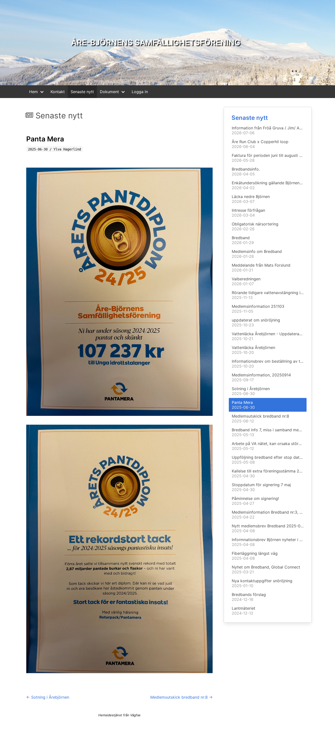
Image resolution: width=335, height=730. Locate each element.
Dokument (109, 91)
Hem (33, 91)
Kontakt (58, 91)
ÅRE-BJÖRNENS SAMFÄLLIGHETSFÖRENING (155, 42)
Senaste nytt (82, 91)
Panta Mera (45, 139)
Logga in (140, 91)
